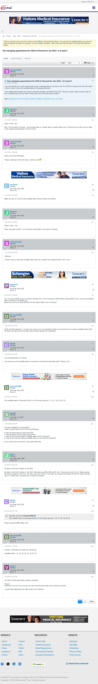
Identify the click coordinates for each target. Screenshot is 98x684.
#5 (93, 222)
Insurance (6, 652)
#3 (93, 152)
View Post (35, 515)
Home (4, 641)
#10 (92, 397)
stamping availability (35, 98)
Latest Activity (16, 58)
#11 (92, 424)
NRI (20, 652)
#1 (93, 81)
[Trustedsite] (38, 667)
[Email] (21, 664)
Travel (21, 648)
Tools (21, 655)
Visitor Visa (40, 641)
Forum (9, 36)
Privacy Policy (76, 652)
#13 (92, 511)
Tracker (22, 641)
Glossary (73, 641)
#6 (93, 252)
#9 (93, 354)
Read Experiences (44, 648)
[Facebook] (4, 664)
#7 (93, 295)
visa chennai (59, 98)
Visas (4, 648)
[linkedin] (15, 664)
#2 (93, 120)
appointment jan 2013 (14, 98)
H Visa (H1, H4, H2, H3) (29, 36)
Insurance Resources (45, 655)
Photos (27, 58)
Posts (6, 58)
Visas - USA (16, 36)
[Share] (93, 75)
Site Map (73, 645)
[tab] (5, 58)
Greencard (6, 645)
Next (92, 601)
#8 (93, 326)
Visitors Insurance (43, 645)
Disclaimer (74, 648)
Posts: (12, 76)
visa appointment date (48, 98)
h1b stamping (25, 98)
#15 (92, 577)
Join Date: (13, 74)
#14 (92, 546)
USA (21, 645)
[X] (9, 664)
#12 (92, 465)
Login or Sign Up (87, 1)
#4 (93, 195)
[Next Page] (79, 63)
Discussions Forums (44, 652)
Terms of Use (75, 655)
